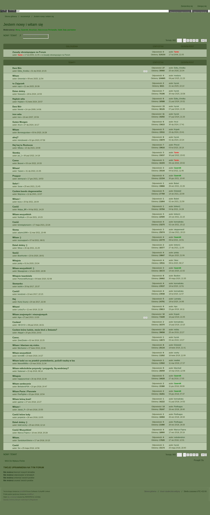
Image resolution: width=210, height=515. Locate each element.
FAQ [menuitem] (3, 10)
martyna (177, 76)
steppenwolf (179, 229)
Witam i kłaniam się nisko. (26, 345)
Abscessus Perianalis (47, 30)
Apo (175, 306)
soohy (176, 353)
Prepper (16, 176)
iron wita (17, 114)
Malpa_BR (22, 209)
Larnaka (177, 299)
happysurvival (23, 379)
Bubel (176, 183)
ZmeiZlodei (22, 340)
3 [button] (190, 40)
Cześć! (16, 291)
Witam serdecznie (21, 383)
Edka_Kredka (23, 71)
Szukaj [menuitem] (12, 10)
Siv (19, 448)
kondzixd (21, 294)
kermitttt (21, 356)
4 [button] (193, 40)
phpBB (22, 491)
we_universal (12, 497)
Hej (14, 299)
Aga (19, 317)
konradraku (179, 222)
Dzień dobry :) (19, 245)
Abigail (21, 333)
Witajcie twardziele (22, 276)
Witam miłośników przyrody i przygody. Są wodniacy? (40, 368)
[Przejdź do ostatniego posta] (180, 51)
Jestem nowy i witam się (23, 24)
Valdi (60, 30)
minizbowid (22, 140)
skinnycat (22, 179)
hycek (176, 83)
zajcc (20, 86)
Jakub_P (21, 410)
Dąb (64, 30)
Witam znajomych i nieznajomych (29, 314)
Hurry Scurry (23, 302)
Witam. (16, 437)
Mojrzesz (21, 194)
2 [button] (187, 40)
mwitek (177, 360)
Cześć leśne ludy (21, 414)
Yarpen (21, 171)
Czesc (15, 160)
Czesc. (15, 337)
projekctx (21, 417)
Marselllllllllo (23, 363)
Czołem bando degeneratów (27, 191)
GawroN (24, 30)
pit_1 (20, 156)
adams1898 (23, 233)
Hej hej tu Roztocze (22, 145)
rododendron (179, 437)
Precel (176, 145)
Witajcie (16, 260)
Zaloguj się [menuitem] (202, 6)
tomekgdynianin (24, 225)
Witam (15, 76)
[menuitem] (16, 499)
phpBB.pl (30, 494)
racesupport (23, 240)
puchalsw (71, 30)
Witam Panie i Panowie (24, 391)
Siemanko (17, 283)
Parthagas (178, 407)
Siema (15, 229)
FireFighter (22, 394)
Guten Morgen (20, 122)
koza (20, 202)
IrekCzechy (22, 425)
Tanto (20, 55)
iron (19, 117)
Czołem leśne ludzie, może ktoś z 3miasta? (34, 330)
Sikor (176, 260)
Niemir (20, 109)
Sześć (15, 253)
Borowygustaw (24, 132)
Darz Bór (16, 106)
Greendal (22, 79)
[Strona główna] (105, 11)
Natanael (21, 371)
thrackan (33, 30)
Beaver (21, 163)
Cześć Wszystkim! (21, 430)
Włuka (20, 148)
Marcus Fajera (24, 433)
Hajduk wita (18, 99)
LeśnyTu (21, 310)
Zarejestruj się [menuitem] (187, 6)
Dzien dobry (18, 91)
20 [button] (203, 40)
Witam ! (16, 199)
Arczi (20, 125)
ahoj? (15, 137)
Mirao (20, 248)
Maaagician (23, 271)
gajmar (21, 402)
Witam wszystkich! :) (23, 268)
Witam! (16, 168)
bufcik (20, 286)
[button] (179, 40)
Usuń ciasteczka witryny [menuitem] (170, 491)
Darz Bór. (17, 68)
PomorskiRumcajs (25, 279)
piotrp (176, 253)
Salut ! (15, 183)
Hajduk (21, 102)
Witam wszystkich (21, 214)
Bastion (177, 276)
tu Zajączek (18, 83)
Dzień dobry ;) (19, 422)
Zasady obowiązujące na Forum (29, 52)
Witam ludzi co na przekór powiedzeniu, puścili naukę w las (43, 360)
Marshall (177, 368)
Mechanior (22, 348)
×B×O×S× (22, 325)
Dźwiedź (177, 191)
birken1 (177, 206)
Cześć (15, 206)
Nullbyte (21, 217)
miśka (176, 330)
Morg (18, 30)
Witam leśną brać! (21, 399)
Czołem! (16, 322)
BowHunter (22, 256)
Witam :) (16, 237)
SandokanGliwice (25, 440)
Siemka (16, 152)
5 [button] (197, 40)
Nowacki (21, 94)
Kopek (176, 129)
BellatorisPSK (23, 387)
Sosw (20, 186)
